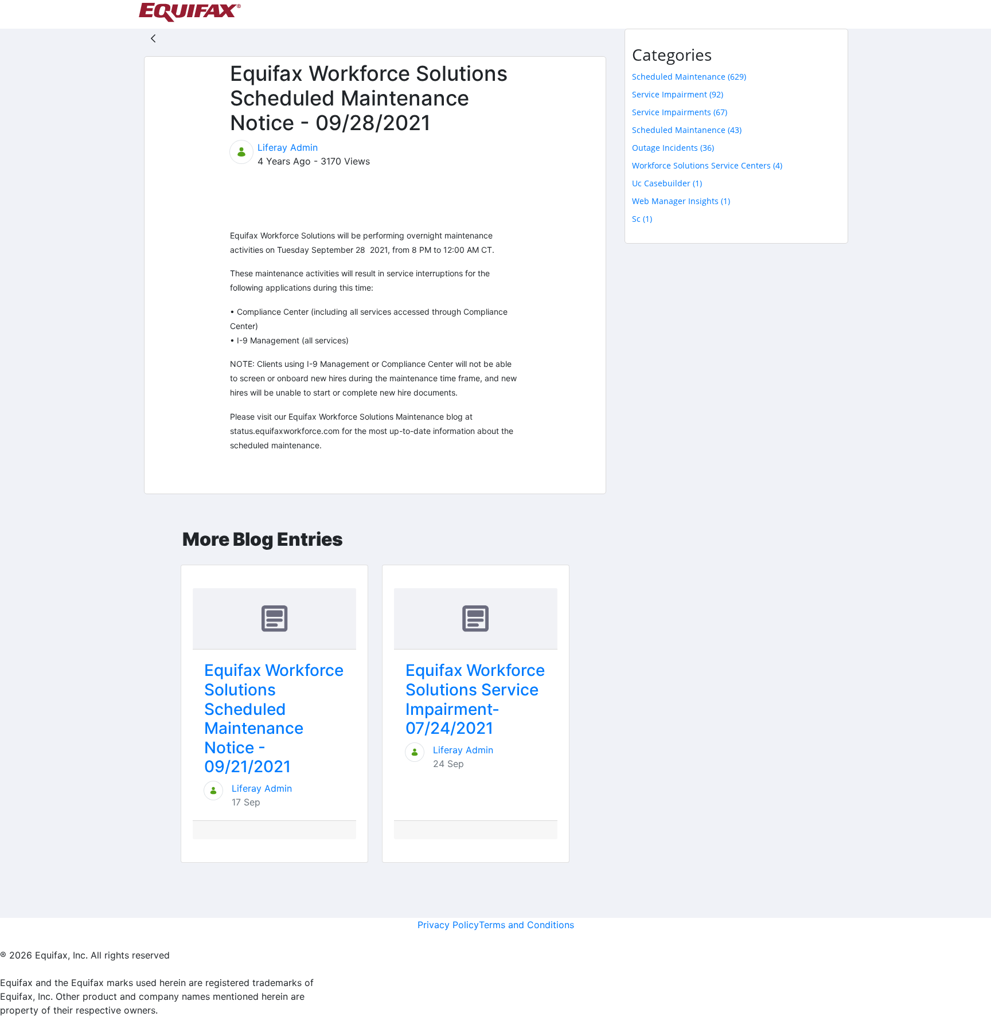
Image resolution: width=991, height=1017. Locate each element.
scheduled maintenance (689, 76)
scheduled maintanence (687, 129)
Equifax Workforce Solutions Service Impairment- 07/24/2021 (475, 699)
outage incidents (673, 147)
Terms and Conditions (526, 924)
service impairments (679, 112)
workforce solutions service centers (707, 165)
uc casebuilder (667, 183)
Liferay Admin (287, 147)
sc (642, 218)
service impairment (677, 94)
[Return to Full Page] (153, 38)
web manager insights (681, 200)
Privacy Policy (448, 924)
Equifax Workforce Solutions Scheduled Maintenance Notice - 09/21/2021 (274, 718)
